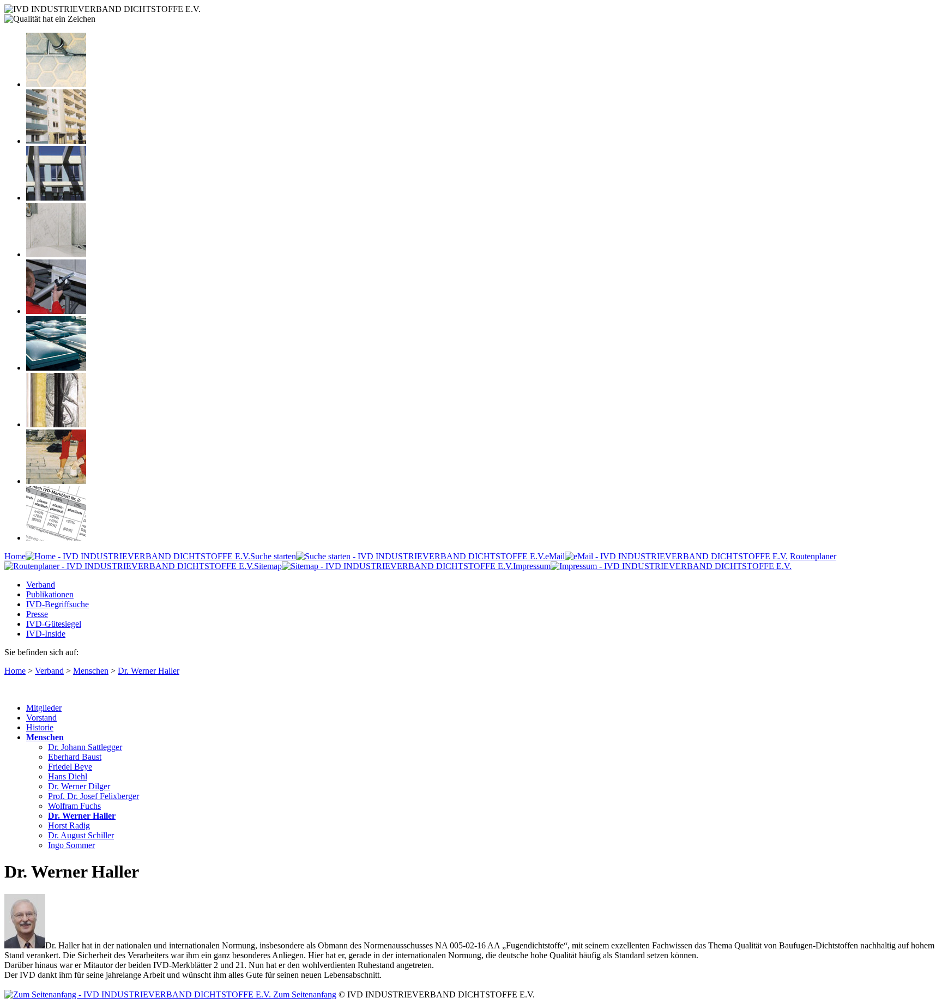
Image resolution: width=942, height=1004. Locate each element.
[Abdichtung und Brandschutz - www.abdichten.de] (56, 424)
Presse (37, 614)
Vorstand (41, 717)
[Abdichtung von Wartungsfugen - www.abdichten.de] (56, 481)
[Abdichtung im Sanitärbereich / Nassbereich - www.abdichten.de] (56, 254)
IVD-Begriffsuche (57, 604)
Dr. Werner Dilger (79, 786)
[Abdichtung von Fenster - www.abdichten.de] (56, 197)
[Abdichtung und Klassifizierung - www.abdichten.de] (56, 537)
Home (15, 556)
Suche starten (273, 556)
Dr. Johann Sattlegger (85, 747)
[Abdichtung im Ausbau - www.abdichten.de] (56, 311)
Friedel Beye (70, 766)
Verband (40, 584)
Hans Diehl (67, 776)
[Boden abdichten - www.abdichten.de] (56, 84)
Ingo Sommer (71, 845)
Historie (39, 727)
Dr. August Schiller (81, 835)
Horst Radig (69, 825)
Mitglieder (44, 707)
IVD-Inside (45, 633)
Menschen (90, 670)
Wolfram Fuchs (74, 806)
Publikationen (50, 594)
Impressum (532, 566)
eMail (555, 556)
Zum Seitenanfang (303, 994)
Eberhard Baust (74, 756)
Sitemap (268, 566)
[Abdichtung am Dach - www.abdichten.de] (56, 367)
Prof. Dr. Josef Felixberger (93, 796)
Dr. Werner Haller (148, 670)
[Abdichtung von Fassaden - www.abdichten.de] (56, 141)
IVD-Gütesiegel (53, 623)
